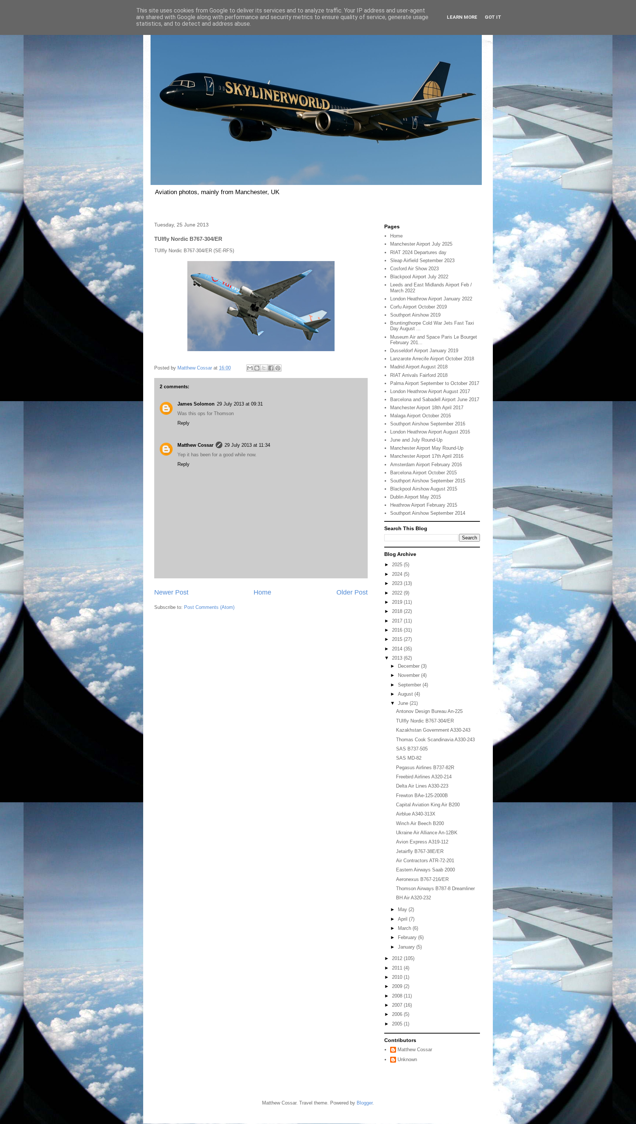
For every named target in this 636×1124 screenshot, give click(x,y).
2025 (398, 564)
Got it (493, 17)
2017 (398, 621)
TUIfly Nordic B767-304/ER (425, 721)
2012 (398, 958)
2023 (398, 583)
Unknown (407, 1059)
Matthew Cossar (195, 445)
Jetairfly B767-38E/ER (420, 851)
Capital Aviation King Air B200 (428, 804)
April (403, 919)
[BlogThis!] (257, 368)
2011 (398, 968)
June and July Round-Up (416, 440)
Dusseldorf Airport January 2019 (424, 350)
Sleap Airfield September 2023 (422, 260)
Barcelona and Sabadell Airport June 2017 (434, 399)
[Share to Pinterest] (278, 368)
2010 (398, 977)
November (409, 675)
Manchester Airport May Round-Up (426, 448)
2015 (398, 639)
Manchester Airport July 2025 (421, 244)
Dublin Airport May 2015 (415, 497)
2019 (398, 602)
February (408, 937)
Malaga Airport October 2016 (420, 415)
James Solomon (196, 404)
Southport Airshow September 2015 (427, 481)
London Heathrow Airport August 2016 (430, 432)
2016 (398, 630)
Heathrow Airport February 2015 (423, 505)
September (410, 685)
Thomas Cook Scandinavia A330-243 (435, 739)
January (407, 947)
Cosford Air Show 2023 (414, 268)
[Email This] (250, 368)
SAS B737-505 (412, 749)
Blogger (364, 1103)
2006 (398, 1014)
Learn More (462, 17)
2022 (398, 593)
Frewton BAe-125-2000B (422, 795)
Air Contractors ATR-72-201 (425, 860)
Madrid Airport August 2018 (419, 367)
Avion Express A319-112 (422, 842)
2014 (398, 649)
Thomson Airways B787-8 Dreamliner (435, 888)
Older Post (352, 592)
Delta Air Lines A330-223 (422, 786)
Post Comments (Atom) (209, 607)
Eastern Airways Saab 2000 (425, 870)
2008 (398, 996)
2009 (398, 986)
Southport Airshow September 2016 (427, 424)
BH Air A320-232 (413, 897)
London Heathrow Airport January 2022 (431, 298)
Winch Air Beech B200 (420, 823)
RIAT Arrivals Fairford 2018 (419, 375)
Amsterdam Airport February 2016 (426, 464)
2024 (398, 574)
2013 (398, 658)
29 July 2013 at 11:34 (247, 445)
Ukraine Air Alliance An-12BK (426, 832)
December (409, 666)
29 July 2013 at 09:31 (240, 404)
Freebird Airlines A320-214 (424, 776)
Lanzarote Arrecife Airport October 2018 (432, 358)
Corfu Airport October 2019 (418, 307)
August (406, 694)
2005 (398, 1024)
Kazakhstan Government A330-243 (433, 730)
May (403, 909)
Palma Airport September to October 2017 (434, 383)
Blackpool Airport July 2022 (419, 276)
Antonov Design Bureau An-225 (429, 711)
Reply (183, 423)
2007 (398, 1005)
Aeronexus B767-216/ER (422, 879)
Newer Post (171, 592)
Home (262, 592)
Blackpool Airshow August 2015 (423, 489)
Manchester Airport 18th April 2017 (426, 407)
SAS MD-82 (408, 758)
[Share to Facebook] (271, 368)
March (405, 928)
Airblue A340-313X (415, 814)
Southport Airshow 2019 (415, 315)
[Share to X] (264, 368)
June (404, 703)
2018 (398, 611)
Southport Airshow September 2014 (427, 513)
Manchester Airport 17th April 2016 (426, 456)
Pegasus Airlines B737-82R (425, 767)
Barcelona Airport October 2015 (423, 472)
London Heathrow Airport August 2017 (430, 391)
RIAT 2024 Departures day (418, 252)
